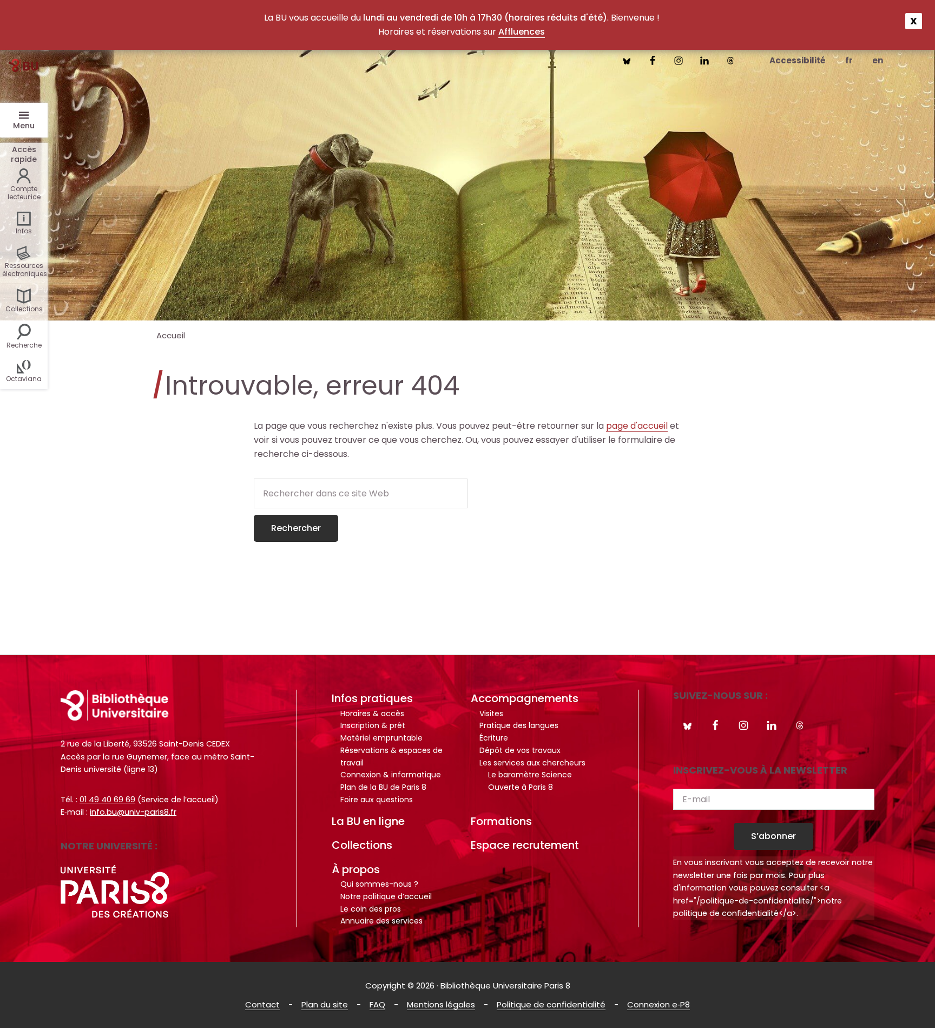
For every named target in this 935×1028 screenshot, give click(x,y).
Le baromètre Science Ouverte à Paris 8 (530, 781)
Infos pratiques (372, 698)
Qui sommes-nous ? (379, 884)
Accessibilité (797, 60)
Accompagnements (524, 698)
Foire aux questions (376, 799)
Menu (24, 125)
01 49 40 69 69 (107, 799)
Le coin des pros (370, 908)
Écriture (493, 737)
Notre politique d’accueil (386, 896)
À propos (356, 869)
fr (849, 60)
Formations (501, 821)
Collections (362, 845)
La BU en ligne (368, 821)
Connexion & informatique (390, 774)
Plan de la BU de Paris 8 (383, 787)
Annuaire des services (381, 920)
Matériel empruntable (381, 737)
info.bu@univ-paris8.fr (133, 812)
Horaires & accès (372, 713)
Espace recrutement (525, 845)
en (877, 60)
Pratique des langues (518, 725)
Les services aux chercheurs (532, 762)
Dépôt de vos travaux (520, 750)
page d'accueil (637, 426)
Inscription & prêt (372, 725)
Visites (491, 713)
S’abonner (773, 836)
